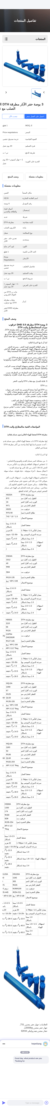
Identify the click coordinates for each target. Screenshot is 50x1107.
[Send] (4, 1103)
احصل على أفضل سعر (35, 116)
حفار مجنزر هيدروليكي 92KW (34, 1031)
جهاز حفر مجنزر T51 (29, 1024)
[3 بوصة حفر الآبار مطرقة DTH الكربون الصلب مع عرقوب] (25, 66)
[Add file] (46, 1103)
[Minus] (3, 1043)
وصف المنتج (13, 177)
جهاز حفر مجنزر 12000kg (35, 1028)
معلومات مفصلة (36, 177)
